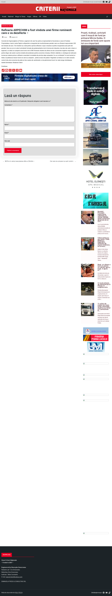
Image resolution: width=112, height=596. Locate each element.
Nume (6, 124)
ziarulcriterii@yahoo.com (14, 577)
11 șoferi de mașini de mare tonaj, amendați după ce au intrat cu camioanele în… (104, 307)
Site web (7, 141)
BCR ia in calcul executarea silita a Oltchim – (19, 161)
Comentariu (8, 105)
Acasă (3, 2)
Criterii (5, 37)
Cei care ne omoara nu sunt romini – (62, 161)
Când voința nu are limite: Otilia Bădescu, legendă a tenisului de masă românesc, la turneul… (104, 242)
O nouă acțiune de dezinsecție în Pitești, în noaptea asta (104, 285)
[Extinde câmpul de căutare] (107, 16)
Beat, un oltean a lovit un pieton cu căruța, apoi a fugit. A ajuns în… (104, 267)
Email (6, 133)
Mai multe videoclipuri (96, 74)
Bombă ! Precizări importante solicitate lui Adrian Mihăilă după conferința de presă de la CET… (104, 216)
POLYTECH (18, 592)
